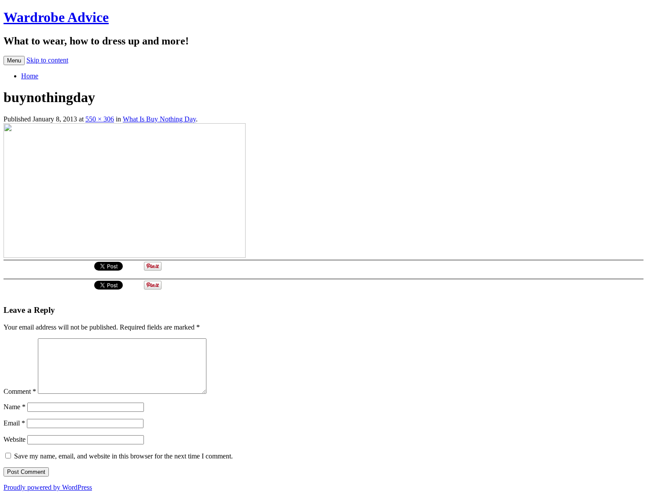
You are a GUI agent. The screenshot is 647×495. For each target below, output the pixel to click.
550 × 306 (99, 119)
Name (15, 407)
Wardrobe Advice (56, 17)
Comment (20, 391)
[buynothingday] (125, 255)
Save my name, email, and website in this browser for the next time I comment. (123, 456)
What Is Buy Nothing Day (159, 119)
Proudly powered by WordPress (48, 487)
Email (14, 423)
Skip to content (47, 60)
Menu (14, 60)
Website (15, 439)
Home (29, 76)
